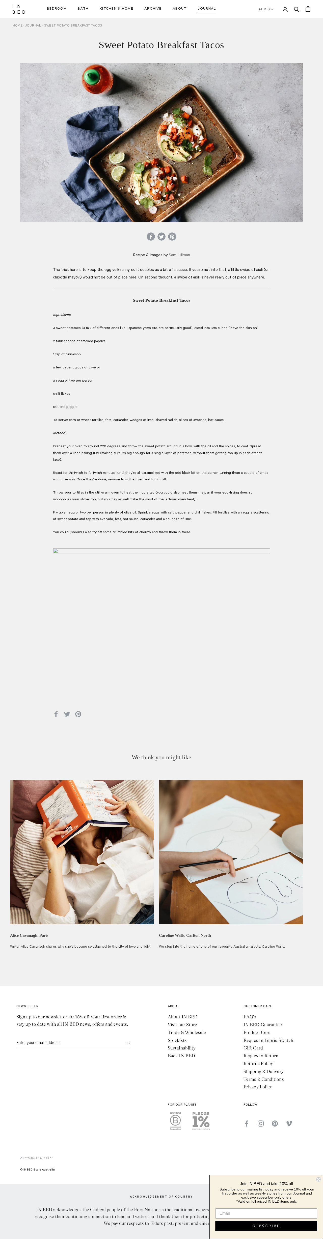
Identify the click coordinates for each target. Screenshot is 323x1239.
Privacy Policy (258, 1086)
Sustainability (182, 1047)
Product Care (257, 1032)
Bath (83, 9)
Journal (207, 9)
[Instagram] (261, 1123)
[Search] (296, 9)
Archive (153, 9)
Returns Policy (258, 1063)
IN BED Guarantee (263, 1024)
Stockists (177, 1040)
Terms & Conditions (264, 1079)
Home (17, 25)
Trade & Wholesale (187, 1032)
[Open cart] (308, 9)
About (179, 9)
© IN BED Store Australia (37, 1169)
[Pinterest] (275, 1123)
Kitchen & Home (116, 9)
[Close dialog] (318, 1179)
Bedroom (57, 9)
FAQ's (250, 1016)
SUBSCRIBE (266, 1226)
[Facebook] (247, 1123)
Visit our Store (182, 1024)
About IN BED (183, 1016)
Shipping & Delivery (264, 1071)
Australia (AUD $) (34, 1158)
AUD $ (264, 10)
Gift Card (253, 1047)
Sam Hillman (179, 255)
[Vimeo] (289, 1123)
